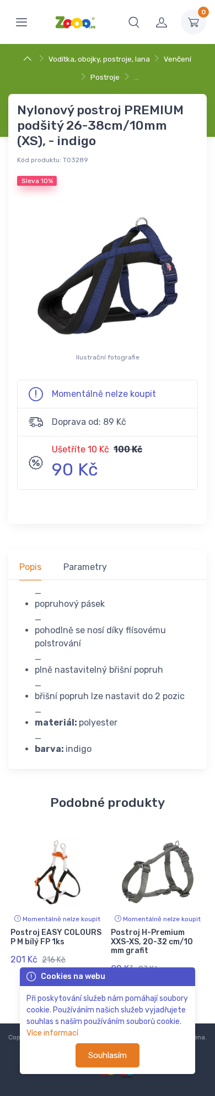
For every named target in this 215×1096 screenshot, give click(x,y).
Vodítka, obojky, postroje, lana (99, 59)
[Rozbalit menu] (21, 22)
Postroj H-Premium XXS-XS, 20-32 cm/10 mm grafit (152, 942)
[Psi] (29, 59)
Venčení (177, 59)
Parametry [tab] (85, 567)
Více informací (52, 1033)
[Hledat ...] (134, 22)
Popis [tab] (30, 567)
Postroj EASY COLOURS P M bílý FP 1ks (55, 937)
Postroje (105, 77)
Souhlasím (107, 1055)
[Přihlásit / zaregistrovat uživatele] (161, 22)
